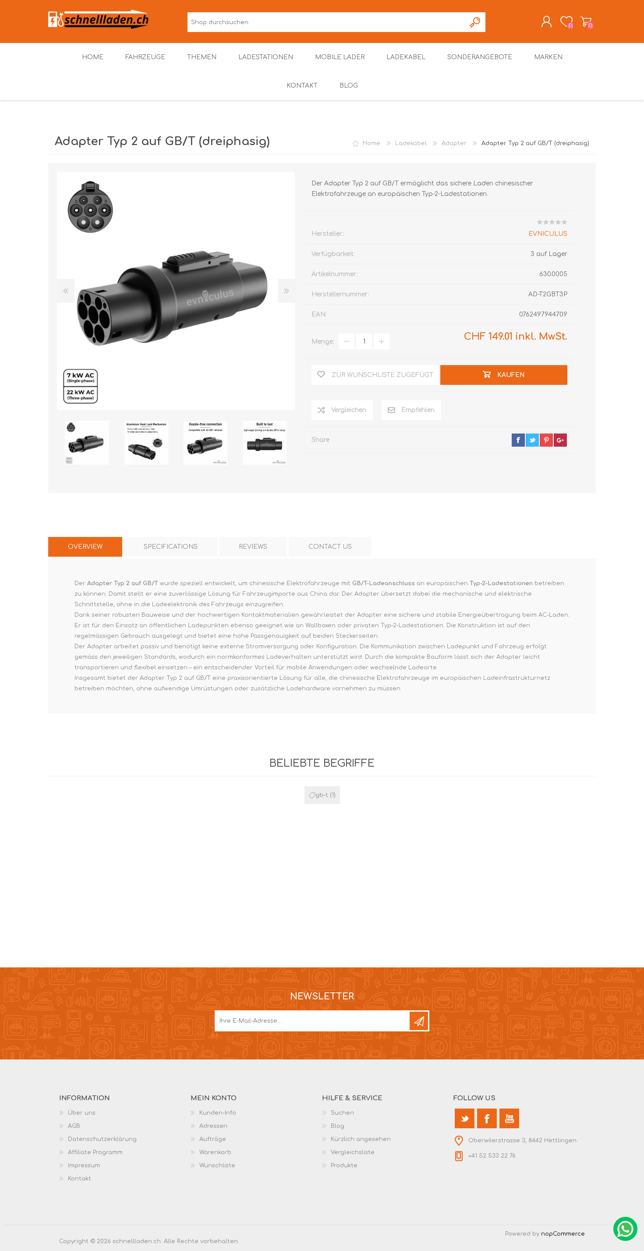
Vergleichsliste (353, 1152)
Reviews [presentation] (253, 547)
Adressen (213, 1126)
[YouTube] (509, 1118)
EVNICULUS (547, 234)
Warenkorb (586, 21)
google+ (560, 440)
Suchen (475, 22)
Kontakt (79, 1179)
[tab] (85, 547)
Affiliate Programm (95, 1152)
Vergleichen (348, 410)
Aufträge (212, 1139)
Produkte (344, 1165)
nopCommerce (563, 1234)
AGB (74, 1126)
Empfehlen (418, 410)
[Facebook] (487, 1118)
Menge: (322, 341)
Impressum (84, 1165)
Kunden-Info (217, 1113)
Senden (419, 1021)
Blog (337, 1126)
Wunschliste (217, 1165)
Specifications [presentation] (171, 547)
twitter (532, 440)
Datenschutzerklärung (102, 1139)
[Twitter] (464, 1118)
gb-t (321, 795)
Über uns (82, 1113)
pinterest (546, 440)
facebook (518, 440)
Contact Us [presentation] (330, 547)
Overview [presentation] (85, 547)
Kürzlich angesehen (361, 1139)
